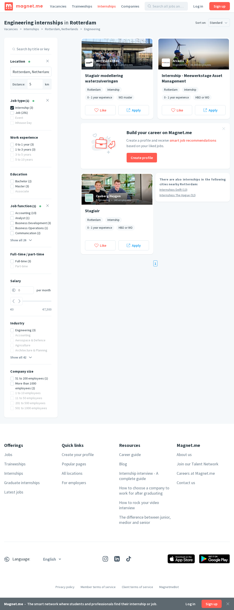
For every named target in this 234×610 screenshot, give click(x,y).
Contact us (186, 482)
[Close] (228, 604)
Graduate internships (22, 482)
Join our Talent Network (197, 464)
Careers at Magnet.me (196, 473)
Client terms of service (137, 587)
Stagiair (92, 210)
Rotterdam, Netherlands (61, 29)
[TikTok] (128, 559)
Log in (198, 6)
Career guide (130, 454)
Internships (107, 6)
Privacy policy (65, 587)
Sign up (220, 6)
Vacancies (58, 6)
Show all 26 (18, 240)
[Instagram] (105, 559)
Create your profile (78, 454)
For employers (74, 482)
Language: (21, 559)
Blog (123, 464)
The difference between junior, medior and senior (144, 520)
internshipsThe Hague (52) (178, 195)
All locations (72, 473)
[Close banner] (224, 129)
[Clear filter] (47, 61)
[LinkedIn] (117, 559)
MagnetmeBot (169, 587)
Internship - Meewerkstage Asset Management (192, 78)
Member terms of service (98, 587)
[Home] (23, 6)
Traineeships (82, 6)
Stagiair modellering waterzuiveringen (104, 78)
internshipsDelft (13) (173, 190)
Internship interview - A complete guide (138, 476)
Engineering (92, 29)
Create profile (142, 157)
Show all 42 (18, 357)
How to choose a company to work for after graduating (144, 490)
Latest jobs (13, 492)
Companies (130, 6)
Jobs (8, 454)
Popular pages (74, 464)
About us (184, 454)
